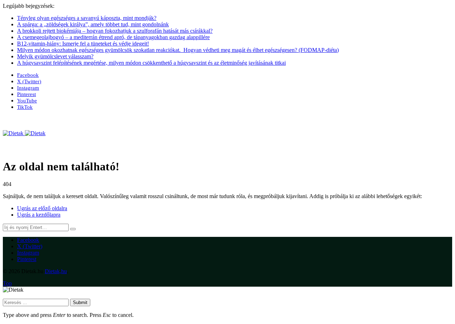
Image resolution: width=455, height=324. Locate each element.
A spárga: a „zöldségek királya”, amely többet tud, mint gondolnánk (93, 24)
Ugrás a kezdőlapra (38, 215)
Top (7, 283)
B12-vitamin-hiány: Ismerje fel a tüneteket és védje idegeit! (83, 44)
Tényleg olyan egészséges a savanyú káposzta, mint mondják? (86, 18)
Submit (80, 302)
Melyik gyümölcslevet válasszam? (55, 56)
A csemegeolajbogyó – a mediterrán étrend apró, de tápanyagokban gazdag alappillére (113, 37)
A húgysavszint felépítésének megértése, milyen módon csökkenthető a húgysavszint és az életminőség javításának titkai (151, 63)
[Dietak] (24, 133)
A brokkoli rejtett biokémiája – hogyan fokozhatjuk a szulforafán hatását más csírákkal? (115, 31)
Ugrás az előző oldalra (42, 208)
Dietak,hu (56, 271)
